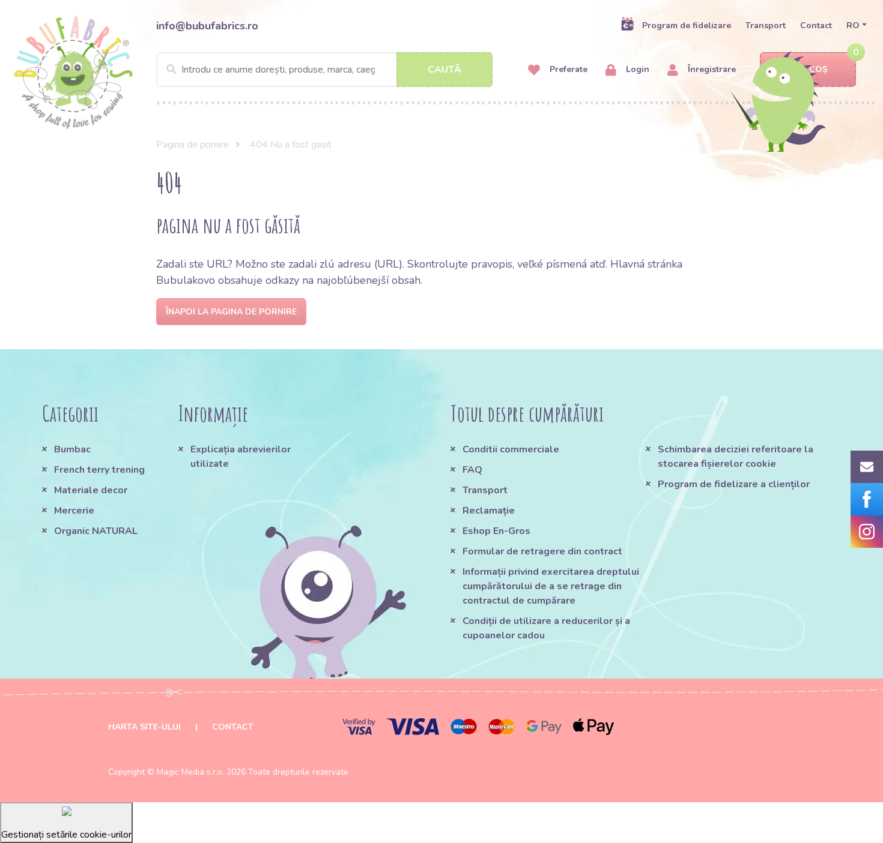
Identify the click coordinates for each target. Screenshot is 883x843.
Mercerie (74, 510)
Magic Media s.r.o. (190, 772)
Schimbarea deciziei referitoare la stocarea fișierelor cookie (735, 456)
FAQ (472, 469)
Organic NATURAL (96, 531)
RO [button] (853, 25)
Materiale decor (90, 490)
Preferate (567, 69)
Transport (765, 25)
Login (636, 69)
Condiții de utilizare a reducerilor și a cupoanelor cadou (546, 628)
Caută (444, 69)
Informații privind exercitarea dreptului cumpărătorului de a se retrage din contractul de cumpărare (551, 586)
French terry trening (99, 469)
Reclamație (489, 510)
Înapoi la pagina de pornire (231, 311)
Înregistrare (710, 69)
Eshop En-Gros (496, 531)
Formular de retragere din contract (542, 551)
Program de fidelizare (686, 25)
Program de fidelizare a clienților (734, 484)
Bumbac (72, 449)
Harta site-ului (144, 727)
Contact (816, 25)
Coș (818, 69)
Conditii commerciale (511, 449)
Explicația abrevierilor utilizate (240, 456)
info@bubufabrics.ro (207, 26)
